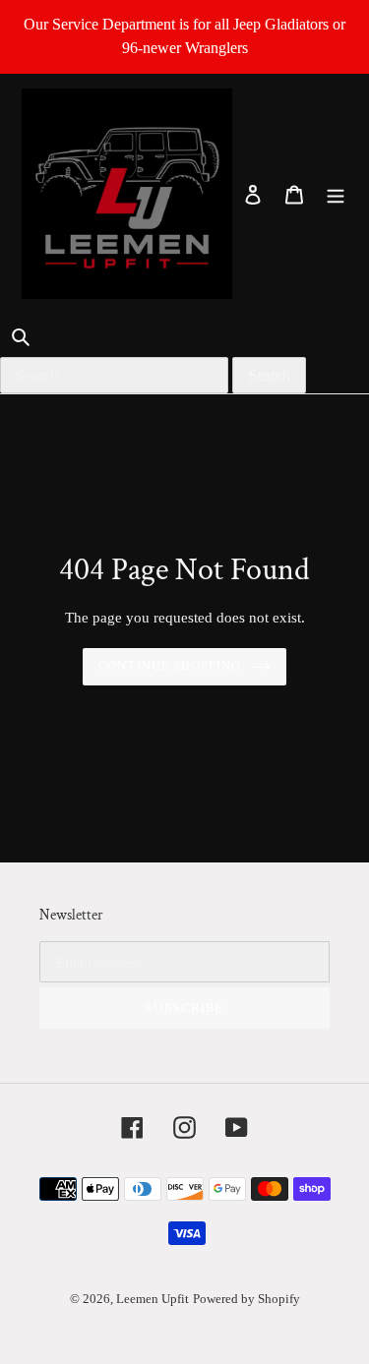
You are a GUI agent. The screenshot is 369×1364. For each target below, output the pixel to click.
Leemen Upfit (152, 1298)
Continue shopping (169, 666)
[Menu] (335, 193)
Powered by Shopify (246, 1298)
